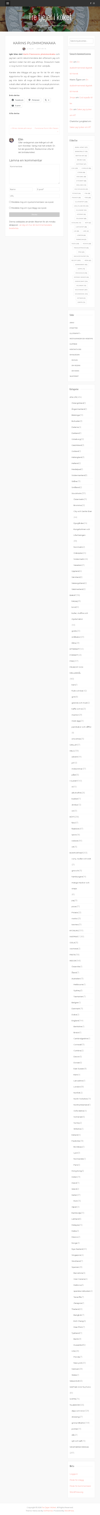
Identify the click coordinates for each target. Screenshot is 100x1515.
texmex (75, 924)
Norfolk (77, 1093)
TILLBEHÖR (75, 1405)
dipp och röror (78, 1411)
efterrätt (81, 181)
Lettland (75, 1219)
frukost (76, 197)
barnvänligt (81, 151)
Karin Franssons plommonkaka (39, 54)
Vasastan (78, 565)
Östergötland (78, 403)
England (81, 185)
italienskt (81, 218)
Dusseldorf (78, 1345)
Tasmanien (78, 996)
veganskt (81, 285)
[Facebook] (90, 3)
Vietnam (81, 298)
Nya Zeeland (77, 1249)
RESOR (73, 961)
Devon (77, 1057)
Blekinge (76, 415)
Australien (76, 979)
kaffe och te (77, 709)
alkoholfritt (77, 793)
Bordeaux (78, 1147)
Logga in (74, 1474)
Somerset (78, 1117)
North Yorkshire (81, 1099)
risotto (75, 918)
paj (73, 900)
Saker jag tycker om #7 (80, 127)
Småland (76, 487)
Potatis (75, 912)
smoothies (76, 739)
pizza (74, 906)
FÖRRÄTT (74, 655)
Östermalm (79, 499)
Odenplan (78, 553)
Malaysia (75, 1225)
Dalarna (75, 427)
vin (73, 811)
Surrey (77, 1123)
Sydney (77, 990)
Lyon (76, 1153)
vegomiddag (81, 294)
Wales (74, 1375)
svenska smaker (81, 277)
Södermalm (79, 559)
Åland (74, 973)
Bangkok (78, 1315)
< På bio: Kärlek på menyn (21, 128)
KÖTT (72, 817)
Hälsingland (77, 457)
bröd (74, 607)
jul (73, 763)
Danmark (76, 1009)
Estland (75, 1135)
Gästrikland (77, 445)
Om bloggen (75, 355)
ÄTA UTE (73, 397)
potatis (87, 244)
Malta (74, 1231)
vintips (81, 302)
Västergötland (78, 583)
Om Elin (75, 360)
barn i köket (81, 147)
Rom (76, 1201)
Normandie (79, 1159)
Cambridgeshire (81, 1038)
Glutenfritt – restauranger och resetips (81, 336)
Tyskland (75, 1333)
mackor (75, 715)
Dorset (77, 1063)
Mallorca (77, 1285)
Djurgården (79, 523)
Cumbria (77, 1051)
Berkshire (78, 1026)
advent (75, 757)
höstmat (81, 214)
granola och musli (80, 703)
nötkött (75, 841)
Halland (75, 463)
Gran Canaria (79, 1279)
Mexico (75, 1237)
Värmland (76, 577)
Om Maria (75, 371)
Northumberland (81, 1105)
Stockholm (81, 273)
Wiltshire (78, 1129)
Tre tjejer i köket (50, 17)
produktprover (81, 248)
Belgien (75, 1002)
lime (86, 231)
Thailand (75, 1309)
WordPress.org (76, 1492)
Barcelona (78, 1273)
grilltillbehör (81, 206)
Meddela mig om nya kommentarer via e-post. (32, 202)
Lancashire (78, 1081)
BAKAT (73, 595)
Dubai (74, 1015)
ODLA (72, 943)
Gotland (75, 451)
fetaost (76, 193)
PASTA (73, 955)
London (81, 235)
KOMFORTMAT (76, 853)
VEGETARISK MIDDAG (79, 1447)
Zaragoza (78, 1303)
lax (76, 231)
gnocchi (75, 871)
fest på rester (81, 189)
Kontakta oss (75, 349)
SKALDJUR (74, 1381)
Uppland (75, 571)
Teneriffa (78, 1297)
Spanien (75, 1267)
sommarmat (81, 264)
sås (73, 1435)
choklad (86, 168)
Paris (76, 1165)
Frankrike (76, 1141)
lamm (74, 835)
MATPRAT (74, 937)
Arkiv (72, 323)
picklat (75, 1429)
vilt (73, 847)
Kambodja (76, 1213)
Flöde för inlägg (77, 1480)
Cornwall (78, 1045)
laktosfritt (81, 227)
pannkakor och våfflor (82, 727)
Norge (74, 1243)
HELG (72, 751)
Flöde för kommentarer (80, 1486)
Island (74, 1189)
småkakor (76, 637)
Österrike (76, 966)
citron (81, 172)
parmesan (81, 239)
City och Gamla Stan (83, 511)
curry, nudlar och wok (81, 859)
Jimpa (72, 97)
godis (74, 631)
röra (88, 260)
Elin (30, 49)
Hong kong (77, 1171)
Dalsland (75, 433)
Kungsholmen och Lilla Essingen (82, 532)
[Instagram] (94, 3)
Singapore (76, 1255)
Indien (74, 1177)
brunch (81, 160)
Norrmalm (78, 547)
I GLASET (73, 781)
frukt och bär (77, 691)
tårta (74, 643)
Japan (74, 1207)
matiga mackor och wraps (80, 886)
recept (76, 260)
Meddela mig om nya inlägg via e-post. (29, 208)
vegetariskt (81, 290)
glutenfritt (81, 202)
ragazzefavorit (81, 256)
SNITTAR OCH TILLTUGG (80, 1387)
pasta (75, 244)
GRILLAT (73, 745)
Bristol (76, 1032)
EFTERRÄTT (75, 649)
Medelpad (76, 469)
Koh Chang (79, 1321)
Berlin (76, 1339)
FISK (72, 661)
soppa (81, 269)
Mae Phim (78, 1327)
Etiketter (74, 328)
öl (72, 787)
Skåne (74, 481)
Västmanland (77, 589)
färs (88, 197)
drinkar (75, 805)
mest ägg (76, 721)
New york (78, 1363)
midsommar (77, 769)
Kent (76, 1075)
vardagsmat (81, 281)
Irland (74, 1183)
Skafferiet (74, 376)
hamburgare (77, 877)
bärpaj (74, 601)
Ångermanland (78, 409)
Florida (77, 1357)
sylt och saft (77, 1441)
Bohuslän (76, 421)
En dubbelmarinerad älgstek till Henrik (81, 68)
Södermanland (78, 475)
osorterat (74, 949)
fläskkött (76, 829)
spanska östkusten (82, 1291)
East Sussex (79, 1069)
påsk (81, 252)
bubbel (75, 799)
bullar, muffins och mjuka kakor (80, 616)
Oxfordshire (79, 1111)
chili (74, 168)
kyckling (76, 223)
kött (88, 223)
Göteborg (76, 439)
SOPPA (73, 1399)
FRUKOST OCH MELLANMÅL (76, 670)
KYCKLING (74, 930)
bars (74, 685)
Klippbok (73, 344)
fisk (87, 193)
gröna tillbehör (78, 1423)
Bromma (78, 505)
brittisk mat (81, 156)
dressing (81, 176)
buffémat (81, 164)
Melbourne (79, 984)
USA (74, 1351)
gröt (74, 697)
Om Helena (76, 365)
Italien (74, 1195)
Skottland (76, 1261)
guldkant (81, 210)
